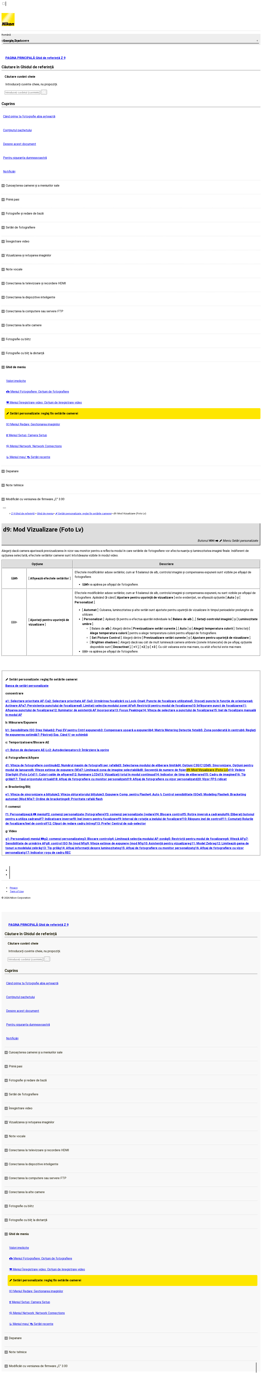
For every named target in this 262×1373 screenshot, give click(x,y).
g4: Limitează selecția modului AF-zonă (138, 839)
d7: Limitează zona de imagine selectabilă (109, 770)
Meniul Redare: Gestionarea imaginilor (33, 424)
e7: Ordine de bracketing (48, 799)
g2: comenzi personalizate (63, 839)
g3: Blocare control (96, 839)
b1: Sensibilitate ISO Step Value (28, 730)
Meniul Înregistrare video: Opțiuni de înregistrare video (44, 402)
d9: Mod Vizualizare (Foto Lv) (207, 770)
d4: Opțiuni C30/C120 (192, 765)
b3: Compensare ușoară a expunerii (124, 730)
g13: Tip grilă (49, 848)
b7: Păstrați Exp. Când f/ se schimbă (62, 735)
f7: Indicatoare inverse (56, 819)
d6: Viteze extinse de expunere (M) (54, 770)
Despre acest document (19, 144)
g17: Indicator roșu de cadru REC (47, 852)
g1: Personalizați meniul (24, 839)
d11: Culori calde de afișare (51, 774)
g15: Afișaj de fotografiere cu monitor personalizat (156, 848)
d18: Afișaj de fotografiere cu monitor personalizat (89, 779)
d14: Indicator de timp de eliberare (178, 774)
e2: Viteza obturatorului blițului (78, 794)
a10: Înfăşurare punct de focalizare (215, 705)
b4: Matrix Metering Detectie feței (174, 730)
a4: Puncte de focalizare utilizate (165, 701)
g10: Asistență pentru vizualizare (165, 843)
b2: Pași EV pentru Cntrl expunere (75, 730)
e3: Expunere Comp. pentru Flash (123, 794)
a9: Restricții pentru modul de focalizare (161, 705)
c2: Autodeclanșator (62, 750)
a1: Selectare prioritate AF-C (26, 701)
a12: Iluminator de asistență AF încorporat (82, 710)
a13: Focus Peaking (127, 710)
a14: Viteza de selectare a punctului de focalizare (176, 710)
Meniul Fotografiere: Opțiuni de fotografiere (37, 391)
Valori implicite (16, 381)
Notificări (9, 171)
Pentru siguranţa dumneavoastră (25, 158)
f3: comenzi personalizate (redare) (130, 814)
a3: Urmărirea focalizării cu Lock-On (115, 701)
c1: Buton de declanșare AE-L (26, 750)
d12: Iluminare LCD (84, 774)
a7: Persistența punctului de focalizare (50, 705)
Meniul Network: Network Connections (34, 446)
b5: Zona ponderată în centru (220, 730)
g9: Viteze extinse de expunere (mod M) (113, 843)
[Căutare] (44, 92)
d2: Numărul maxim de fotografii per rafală (87, 765)
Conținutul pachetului (17, 130)
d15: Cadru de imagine (218, 774)
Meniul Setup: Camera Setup (26, 435)
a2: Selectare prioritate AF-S (68, 701)
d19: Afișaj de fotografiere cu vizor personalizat (160, 779)
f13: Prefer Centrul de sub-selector (120, 823)
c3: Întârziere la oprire (93, 750)
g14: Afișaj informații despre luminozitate (89, 848)
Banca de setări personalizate (27, 686)
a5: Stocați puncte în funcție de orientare (219, 701)
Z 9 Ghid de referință (23, 513)
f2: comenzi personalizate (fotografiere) (75, 814)
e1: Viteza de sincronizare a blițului (30, 794)
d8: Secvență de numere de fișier (162, 770)
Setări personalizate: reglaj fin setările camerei (42, 413)
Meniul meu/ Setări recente (28, 457)
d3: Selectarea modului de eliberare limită (147, 765)
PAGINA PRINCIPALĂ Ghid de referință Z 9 (35, 58)
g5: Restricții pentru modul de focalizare (195, 839)
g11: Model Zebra (202, 843)
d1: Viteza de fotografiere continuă (30, 765)
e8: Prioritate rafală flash (84, 799)
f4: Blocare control (169, 814)
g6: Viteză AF (234, 839)
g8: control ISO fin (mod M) (65, 843)
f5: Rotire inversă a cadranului (204, 814)
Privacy (13, 887)
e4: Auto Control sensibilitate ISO (173, 794)
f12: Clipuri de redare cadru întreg (70, 823)
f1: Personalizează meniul (25, 814)
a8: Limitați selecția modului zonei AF (105, 705)
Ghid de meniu (45, 513)
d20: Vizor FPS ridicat (211, 779)
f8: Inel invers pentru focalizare (95, 819)
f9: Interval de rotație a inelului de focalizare (149, 819)
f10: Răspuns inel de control (201, 819)
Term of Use (17, 891)
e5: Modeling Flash (212, 794)
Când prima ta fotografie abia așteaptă (29, 116)
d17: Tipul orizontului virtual (32, 779)
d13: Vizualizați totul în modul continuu (126, 774)
